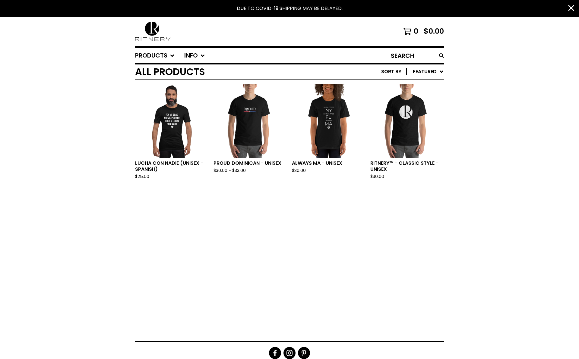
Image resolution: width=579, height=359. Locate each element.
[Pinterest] (304, 353)
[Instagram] (289, 353)
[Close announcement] (571, 8)
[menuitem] (155, 55)
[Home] (153, 31)
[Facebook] (275, 353)
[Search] (441, 55)
